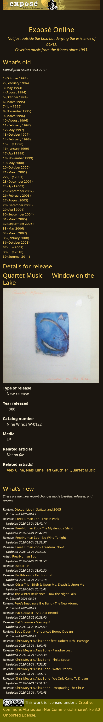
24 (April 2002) (13, 186)
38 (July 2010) (13, 252)
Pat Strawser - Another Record (36, 612)
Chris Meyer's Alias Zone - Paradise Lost (43, 650)
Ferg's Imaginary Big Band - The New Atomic (46, 603)
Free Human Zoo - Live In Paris (37, 519)
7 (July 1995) (12, 106)
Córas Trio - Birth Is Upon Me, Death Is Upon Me (49, 584)
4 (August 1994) (14, 92)
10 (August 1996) (15, 120)
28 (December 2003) (18, 205)
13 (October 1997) (16, 134)
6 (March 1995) (14, 102)
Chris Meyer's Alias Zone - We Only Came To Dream (51, 678)
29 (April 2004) (13, 209)
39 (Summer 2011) (16, 256)
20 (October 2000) (16, 167)
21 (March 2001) (15, 172)
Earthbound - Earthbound (33, 575)
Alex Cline (15, 470)
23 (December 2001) (18, 181)
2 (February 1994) (16, 83)
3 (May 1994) (12, 88)
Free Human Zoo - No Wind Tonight (40, 537)
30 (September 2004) (18, 214)
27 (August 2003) (15, 200)
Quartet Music (82, 470)
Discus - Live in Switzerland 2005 (38, 509)
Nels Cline (35, 470)
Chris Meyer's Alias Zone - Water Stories (43, 669)
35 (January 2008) (16, 238)
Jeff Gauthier (57, 470)
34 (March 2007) (15, 233)
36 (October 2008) (16, 242)
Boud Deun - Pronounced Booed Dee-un (44, 631)
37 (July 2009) (13, 247)
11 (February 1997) (17, 125)
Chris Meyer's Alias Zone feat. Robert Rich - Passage (52, 641)
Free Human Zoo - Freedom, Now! (39, 547)
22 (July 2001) (13, 177)
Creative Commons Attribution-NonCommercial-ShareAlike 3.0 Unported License (51, 708)
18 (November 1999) (18, 158)
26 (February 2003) (17, 195)
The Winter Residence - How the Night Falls (45, 594)
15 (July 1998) (13, 144)
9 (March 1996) (14, 116)
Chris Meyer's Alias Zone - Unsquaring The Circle (49, 688)
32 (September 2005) (18, 223)
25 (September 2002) (18, 191)
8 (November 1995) (17, 111)
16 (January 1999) (16, 148)
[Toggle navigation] (15, 16)
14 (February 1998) (17, 139)
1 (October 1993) (15, 78)
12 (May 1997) (13, 130)
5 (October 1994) (15, 97)
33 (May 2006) (13, 228)
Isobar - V (22, 565)
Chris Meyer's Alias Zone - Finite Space (42, 659)
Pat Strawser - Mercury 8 (32, 622)
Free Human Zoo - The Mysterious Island (44, 528)
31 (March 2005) (15, 219)
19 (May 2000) (13, 163)
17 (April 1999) (13, 153)
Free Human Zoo (24, 556)
